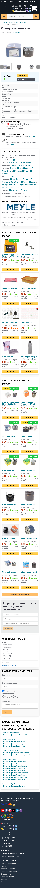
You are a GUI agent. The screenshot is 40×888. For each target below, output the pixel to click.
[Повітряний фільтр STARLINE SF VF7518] (29, 280)
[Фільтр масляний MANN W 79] (29, 462)
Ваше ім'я (6, 675)
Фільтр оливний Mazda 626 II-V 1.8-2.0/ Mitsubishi (28, 403)
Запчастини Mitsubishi (10, 750)
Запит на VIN (5, 835)
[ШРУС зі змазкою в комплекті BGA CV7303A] (10, 314)
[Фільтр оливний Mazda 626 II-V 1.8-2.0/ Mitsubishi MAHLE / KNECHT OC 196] (29, 394)
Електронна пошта (9, 683)
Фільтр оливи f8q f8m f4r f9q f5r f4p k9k (10, 403)
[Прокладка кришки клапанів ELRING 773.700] (10, 280)
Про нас (11, 2)
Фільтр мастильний (29, 538)
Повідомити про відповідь (14, 691)
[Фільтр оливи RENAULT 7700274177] (29, 428)
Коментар (6, 701)
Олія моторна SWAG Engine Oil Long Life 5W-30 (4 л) (29, 357)
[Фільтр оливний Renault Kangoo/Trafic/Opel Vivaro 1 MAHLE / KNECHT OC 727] (10, 530)
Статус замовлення (8, 863)
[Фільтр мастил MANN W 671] (10, 462)
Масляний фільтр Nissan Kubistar (15, 766)
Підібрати (8, 628)
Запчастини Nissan (9, 759)
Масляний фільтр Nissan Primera (15, 775)
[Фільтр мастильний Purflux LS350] (29, 563)
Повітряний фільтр (28, 288)
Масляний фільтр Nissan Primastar (15, 773)
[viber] (6, 810)
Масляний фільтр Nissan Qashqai (15, 777)
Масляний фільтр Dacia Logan (14, 744)
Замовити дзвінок (7, 832)
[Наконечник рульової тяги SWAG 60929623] (29, 246)
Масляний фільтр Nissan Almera (14, 761)
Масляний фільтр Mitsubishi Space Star (17, 755)
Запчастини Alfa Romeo (10, 733)
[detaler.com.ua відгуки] (9, 816)
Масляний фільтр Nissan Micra (14, 768)
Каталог (4, 879)
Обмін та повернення (9, 871)
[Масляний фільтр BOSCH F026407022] (10, 563)
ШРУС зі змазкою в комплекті (9, 323)
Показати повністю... (9, 665)
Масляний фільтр (9, 436)
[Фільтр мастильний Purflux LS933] (29, 530)
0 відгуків (16, 32)
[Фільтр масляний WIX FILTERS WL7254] (10, 496)
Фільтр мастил (8, 470)
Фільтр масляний (28, 470)
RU (5, 2)
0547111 (20, 6)
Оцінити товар (8, 694)
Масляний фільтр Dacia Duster (14, 741)
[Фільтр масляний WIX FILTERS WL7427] (29, 496)
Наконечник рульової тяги (29, 255)
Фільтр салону (8, 356)
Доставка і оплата (22, 2)
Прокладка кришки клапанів (9, 289)
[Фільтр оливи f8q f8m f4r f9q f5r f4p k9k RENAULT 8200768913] (10, 394)
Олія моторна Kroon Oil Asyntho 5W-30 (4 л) (10, 255)
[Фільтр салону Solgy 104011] (10, 348)
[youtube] (2, 810)
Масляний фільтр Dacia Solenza (14, 746)
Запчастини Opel (8, 784)
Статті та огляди (7, 877)
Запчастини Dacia (8, 739)
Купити (23, 75)
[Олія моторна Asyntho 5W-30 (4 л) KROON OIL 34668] (11, 246)
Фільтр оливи (26, 436)
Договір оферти (7, 874)
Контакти (33, 2)
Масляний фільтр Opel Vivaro (14, 786)
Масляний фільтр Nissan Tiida (14, 779)
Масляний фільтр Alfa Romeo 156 (15, 735)
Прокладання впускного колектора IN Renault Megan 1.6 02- (29, 323)
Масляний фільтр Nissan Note (14, 770)
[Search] (36, 16)
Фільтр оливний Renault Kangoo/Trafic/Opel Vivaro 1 (9, 539)
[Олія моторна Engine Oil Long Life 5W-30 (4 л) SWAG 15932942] (29, 348)
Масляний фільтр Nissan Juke (14, 764)
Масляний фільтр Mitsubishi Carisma (16, 753)
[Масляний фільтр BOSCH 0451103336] (10, 428)
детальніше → (10, 131)
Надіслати (7, 712)
